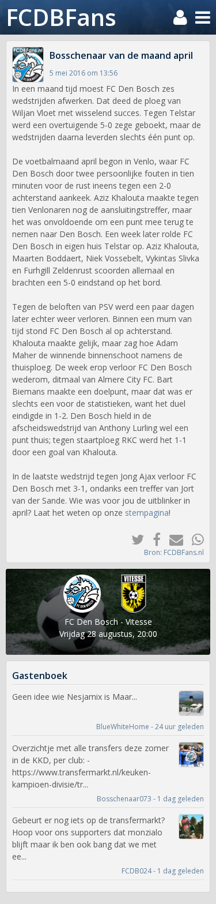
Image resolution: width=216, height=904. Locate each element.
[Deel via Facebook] (152, 539)
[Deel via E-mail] (172, 539)
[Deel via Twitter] (133, 539)
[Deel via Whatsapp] (193, 539)
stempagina (147, 512)
